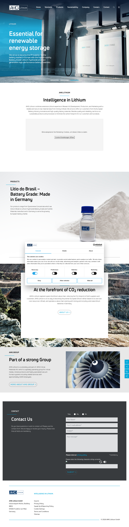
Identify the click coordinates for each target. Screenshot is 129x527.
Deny (39, 280)
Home (38, 7)
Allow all (89, 280)
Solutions (48, 7)
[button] (100, 462)
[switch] (54, 273)
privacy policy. (82, 455)
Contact (106, 7)
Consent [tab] (38, 251)
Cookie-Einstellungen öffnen (64, 137)
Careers (96, 7)
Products (59, 7)
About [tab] (91, 251)
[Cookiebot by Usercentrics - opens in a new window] (94, 245)
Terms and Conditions (41, 511)
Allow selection (64, 280)
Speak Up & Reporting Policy (44, 506)
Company (85, 7)
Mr (86, 414)
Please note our (76, 455)
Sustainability (72, 7)
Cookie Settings (39, 509)
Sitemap (37, 514)
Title (69, 414)
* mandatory (113, 455)
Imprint (36, 501)
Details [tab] (64, 251)
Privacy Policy (39, 503)
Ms (78, 414)
